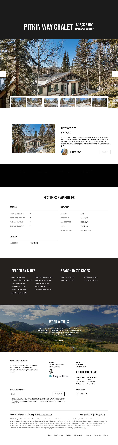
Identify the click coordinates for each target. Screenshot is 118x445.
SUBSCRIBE (58, 394)
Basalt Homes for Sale (18, 283)
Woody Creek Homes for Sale (44, 277)
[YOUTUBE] (86, 393)
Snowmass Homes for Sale (43, 280)
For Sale (68, 435)
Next (115, 74)
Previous (3, 74)
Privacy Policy (15, 402)
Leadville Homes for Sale (19, 293)
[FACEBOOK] (77, 393)
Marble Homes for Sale (18, 286)
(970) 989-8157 (80, 364)
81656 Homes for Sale (91, 280)
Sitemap (106, 435)
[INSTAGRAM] (82, 393)
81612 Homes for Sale (91, 277)
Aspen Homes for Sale (18, 277)
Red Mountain (80, 382)
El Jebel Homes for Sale (42, 283)
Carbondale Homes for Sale (43, 290)
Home (49, 435)
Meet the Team (58, 435)
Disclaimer (88, 435)
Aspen (78, 379)
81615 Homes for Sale (67, 280)
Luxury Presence (45, 415)
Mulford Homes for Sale (19, 290)
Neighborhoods (78, 435)
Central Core (80, 384)
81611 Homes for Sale (67, 277)
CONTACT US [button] (59, 341)
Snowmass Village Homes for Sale (22, 280)
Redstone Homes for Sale (42, 286)
